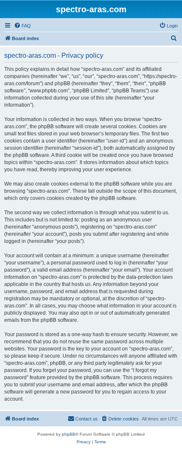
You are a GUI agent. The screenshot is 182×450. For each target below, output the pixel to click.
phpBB (68, 434)
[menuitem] (22, 26)
